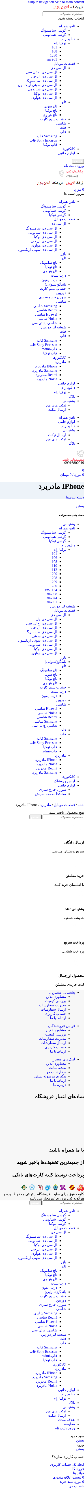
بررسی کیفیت (55, 1001)
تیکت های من (56, 405)
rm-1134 (51, 590)
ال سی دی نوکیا (45, 93)
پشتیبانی (69, 524)
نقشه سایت (57, 1068)
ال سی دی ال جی (44, 76)
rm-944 (52, 598)
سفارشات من (55, 1072)
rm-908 (52, 594)
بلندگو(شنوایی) (55, 284)
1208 (53, 578)
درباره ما (59, 1085)
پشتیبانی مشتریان (62, 992)
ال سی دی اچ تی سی (41, 72)
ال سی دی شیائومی (42, 89)
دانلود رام (68, 39)
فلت (63, 127)
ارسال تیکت (57, 409)
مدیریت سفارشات (52, 1005)
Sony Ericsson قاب (43, 140)
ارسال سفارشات (53, 1009)
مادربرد (60, 362)
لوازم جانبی (66, 153)
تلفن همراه (67, 26)
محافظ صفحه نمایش (50, 794)
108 (54, 51)
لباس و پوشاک (64, 781)
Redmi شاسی (47, 310)
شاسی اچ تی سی (44, 323)
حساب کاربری (55, 1014)
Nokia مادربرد (47, 379)
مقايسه (69, 1424)
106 (54, 557)
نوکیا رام (60, 43)
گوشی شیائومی (54, 35)
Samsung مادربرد (44, 370)
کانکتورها (68, 149)
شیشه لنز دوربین (53, 327)
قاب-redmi (49, 349)
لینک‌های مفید (65, 1059)
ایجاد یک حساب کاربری (67, 1464)
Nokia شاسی (47, 319)
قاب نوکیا (50, 144)
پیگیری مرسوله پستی (50, 1076)
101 (54, 47)
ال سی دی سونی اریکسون (37, 85)
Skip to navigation (41, 2)
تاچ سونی (50, 106)
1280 (53, 55)
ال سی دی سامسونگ (41, 81)
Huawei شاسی (46, 314)
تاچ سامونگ (48, 262)
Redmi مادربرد (46, 375)
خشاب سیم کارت (53, 119)
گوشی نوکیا (57, 215)
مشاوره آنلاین (56, 997)
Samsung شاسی (45, 306)
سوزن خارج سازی (52, 297)
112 (54, 570)
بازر (63, 254)
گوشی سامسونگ (53, 30)
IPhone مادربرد (46, 366)
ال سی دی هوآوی (44, 98)
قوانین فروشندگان (61, 1026)
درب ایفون (49, 280)
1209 (53, 582)
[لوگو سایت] (68, 9)
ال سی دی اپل (46, 619)
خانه (80, 805)
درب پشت (58, 275)
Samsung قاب (47, 136)
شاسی (61, 123)
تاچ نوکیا (51, 110)
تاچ (64, 102)
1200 (53, 574)
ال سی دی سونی (44, 636)
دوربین (61, 293)
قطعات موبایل (64, 64)
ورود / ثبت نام (65, 1428)
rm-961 (52, 59)
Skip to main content (69, 2)
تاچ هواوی (50, 115)
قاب (63, 132)
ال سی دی (58, 68)
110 (54, 566)
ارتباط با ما (58, 1018)
